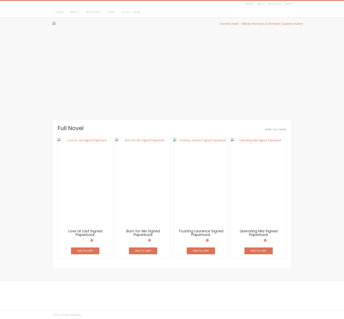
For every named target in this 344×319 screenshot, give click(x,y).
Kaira (77, 314)
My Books (275, 4)
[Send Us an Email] (271, 12)
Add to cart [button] (85, 250)
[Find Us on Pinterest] (281, 12)
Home (249, 4)
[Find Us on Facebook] (276, 12)
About (261, 4)
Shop (288, 4)
